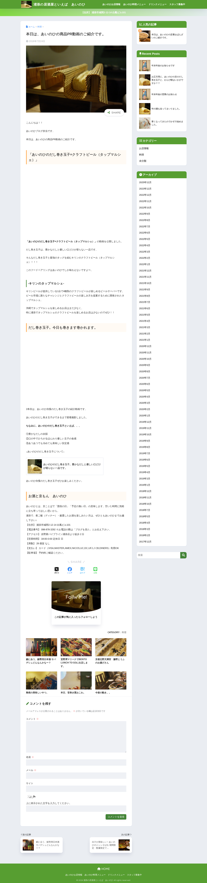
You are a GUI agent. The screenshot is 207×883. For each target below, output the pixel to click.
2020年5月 (144, 390)
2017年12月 (145, 541)
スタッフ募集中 (177, 4)
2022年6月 (144, 232)
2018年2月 (144, 535)
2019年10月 (145, 434)
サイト (29, 783)
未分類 (142, 161)
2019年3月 (144, 478)
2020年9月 (144, 365)
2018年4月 (144, 522)
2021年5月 (144, 314)
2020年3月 (144, 403)
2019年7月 (144, 453)
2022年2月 (144, 258)
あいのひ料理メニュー (134, 4)
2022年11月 (145, 201)
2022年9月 (144, 214)
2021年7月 (144, 302)
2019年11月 (145, 428)
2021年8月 (144, 296)
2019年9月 (144, 441)
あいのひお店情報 (111, 4)
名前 (30, 757)
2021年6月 (144, 308)
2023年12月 (145, 188)
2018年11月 (145, 497)
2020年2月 (144, 409)
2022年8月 (144, 220)
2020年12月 (145, 346)
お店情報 (144, 148)
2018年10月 (145, 504)
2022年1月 (144, 264)
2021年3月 (144, 327)
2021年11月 (145, 277)
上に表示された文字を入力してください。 (49, 803)
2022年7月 (144, 226)
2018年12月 (145, 491)
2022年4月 (144, 245)
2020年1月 (144, 415)
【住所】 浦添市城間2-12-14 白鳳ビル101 (103, 12)
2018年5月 (144, 516)
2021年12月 (145, 270)
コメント (32, 719)
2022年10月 (145, 207)
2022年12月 (145, 195)
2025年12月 (145, 182)
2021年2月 (144, 333)
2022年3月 (144, 251)
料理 (124, 632)
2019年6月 (144, 459)
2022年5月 (144, 239)
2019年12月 (145, 422)
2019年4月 (144, 472)
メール (31, 770)
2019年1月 (144, 485)
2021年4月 (144, 321)
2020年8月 (144, 371)
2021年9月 (144, 289)
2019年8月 (144, 447)
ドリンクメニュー (158, 4)
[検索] (183, 555)
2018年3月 (144, 529)
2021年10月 (145, 283)
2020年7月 (144, 377)
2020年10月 (145, 359)
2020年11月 (145, 352)
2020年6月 (144, 384)
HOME (105, 869)
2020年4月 (144, 396)
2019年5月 (144, 466)
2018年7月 (144, 510)
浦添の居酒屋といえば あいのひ (59, 4)
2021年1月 (144, 340)
